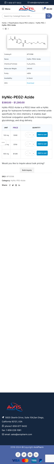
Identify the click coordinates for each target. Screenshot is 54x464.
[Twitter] (12, 185)
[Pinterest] (16, 185)
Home (4, 23)
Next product (8, 29)
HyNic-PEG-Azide (9, 25)
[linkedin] (19, 185)
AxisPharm (39, 447)
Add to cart (42, 134)
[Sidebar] (3, 142)
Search (49, 16)
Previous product (3, 29)
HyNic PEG (40, 23)
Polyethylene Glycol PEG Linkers (21, 23)
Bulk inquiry (27, 170)
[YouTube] (30, 454)
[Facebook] (10, 185)
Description (37, 195)
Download (30, 83)
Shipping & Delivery (35, 379)
